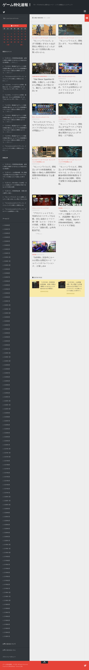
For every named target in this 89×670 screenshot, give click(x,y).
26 (4, 42)
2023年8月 (7, 369)
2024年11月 (7, 309)
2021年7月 (7, 469)
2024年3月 (7, 341)
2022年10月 (7, 409)
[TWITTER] (4, 12)
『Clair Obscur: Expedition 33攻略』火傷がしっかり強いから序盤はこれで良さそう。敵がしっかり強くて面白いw (44, 85)
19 (4, 39)
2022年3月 (7, 437)
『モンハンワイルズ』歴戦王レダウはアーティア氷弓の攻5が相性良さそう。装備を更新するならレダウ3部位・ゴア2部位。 (70, 130)
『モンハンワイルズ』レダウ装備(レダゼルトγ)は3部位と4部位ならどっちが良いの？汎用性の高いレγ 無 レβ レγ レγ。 (43, 46)
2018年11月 (7, 596)
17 (21, 36)
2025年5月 (7, 285)
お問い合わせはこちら (9, 650)
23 (18, 39)
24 (21, 39)
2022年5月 (7, 429)
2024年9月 (7, 317)
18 (25, 36)
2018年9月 (7, 604)
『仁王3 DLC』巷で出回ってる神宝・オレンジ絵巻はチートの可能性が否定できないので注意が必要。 (15, 185)
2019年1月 (7, 588)
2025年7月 (7, 277)
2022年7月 (7, 421)
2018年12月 (7, 592)
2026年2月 (7, 249)
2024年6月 (7, 329)
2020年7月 (7, 516)
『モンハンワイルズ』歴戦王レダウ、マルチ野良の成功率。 (70, 44)
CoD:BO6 (60, 208)
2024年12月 (7, 305)
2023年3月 (7, 389)
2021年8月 (7, 465)
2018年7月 (7, 612)
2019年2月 (7, 584)
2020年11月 (7, 500)
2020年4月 (7, 528)
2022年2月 (7, 441)
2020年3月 (7, 532)
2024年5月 (7, 333)
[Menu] (84, 11)
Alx (22, 666)
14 (11, 36)
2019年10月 (7, 552)
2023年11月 (7, 357)
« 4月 (7, 45)
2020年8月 (7, 512)
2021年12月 (7, 449)
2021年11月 (7, 453)
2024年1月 (7, 349)
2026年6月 (7, 233)
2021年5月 (7, 477)
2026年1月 (7, 253)
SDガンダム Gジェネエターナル (66, 76)
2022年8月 (7, 417)
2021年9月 (7, 461)
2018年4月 (7, 624)
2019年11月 (7, 548)
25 (25, 39)
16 (18, 36)
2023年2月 (7, 393)
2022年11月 (7, 405)
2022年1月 (7, 445)
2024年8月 (7, 321)
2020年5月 (7, 524)
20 (8, 39)
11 (25, 34)
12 (4, 36)
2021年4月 (7, 481)
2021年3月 (7, 485)
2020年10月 (7, 504)
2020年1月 (7, 540)
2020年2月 (7, 536)
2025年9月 (7, 269)
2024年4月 (7, 337)
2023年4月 (7, 385)
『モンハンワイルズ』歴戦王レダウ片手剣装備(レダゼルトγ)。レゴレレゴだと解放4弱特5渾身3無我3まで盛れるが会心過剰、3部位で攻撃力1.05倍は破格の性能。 (70, 175)
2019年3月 (7, 580)
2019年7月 (7, 564)
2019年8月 (7, 560)
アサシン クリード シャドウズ (40, 208)
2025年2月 (7, 297)
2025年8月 (7, 273)
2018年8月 (7, 608)
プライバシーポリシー (9, 657)
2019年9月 (7, 556)
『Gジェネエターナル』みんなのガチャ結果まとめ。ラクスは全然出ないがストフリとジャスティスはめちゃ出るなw (70, 87)
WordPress (12, 666)
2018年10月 (7, 600)
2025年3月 (7, 293)
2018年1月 (7, 636)
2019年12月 (7, 544)
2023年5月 (7, 381)
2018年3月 (7, 628)
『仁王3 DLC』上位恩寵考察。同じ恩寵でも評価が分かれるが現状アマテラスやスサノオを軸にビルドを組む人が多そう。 (74, 286)
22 (14, 39)
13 (8, 36)
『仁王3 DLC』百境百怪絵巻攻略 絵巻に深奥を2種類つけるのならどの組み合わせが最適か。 (15, 60)
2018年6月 (7, 616)
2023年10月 (7, 361)
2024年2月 (7, 345)
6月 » (21, 45)
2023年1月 (7, 397)
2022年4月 (7, 433)
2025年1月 (7, 301)
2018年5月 (7, 620)
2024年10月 (7, 313)
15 (14, 36)
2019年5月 (7, 572)
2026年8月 (7, 225)
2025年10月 (7, 265)
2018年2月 (7, 632)
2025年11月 (7, 261)
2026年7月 (7, 229)
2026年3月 (7, 245)
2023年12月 (7, 353)
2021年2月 (7, 489)
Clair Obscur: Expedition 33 (39, 76)
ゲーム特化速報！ (17, 5)
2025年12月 (7, 257)
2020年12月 (7, 496)
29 (14, 42)
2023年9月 (7, 365)
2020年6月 (7, 520)
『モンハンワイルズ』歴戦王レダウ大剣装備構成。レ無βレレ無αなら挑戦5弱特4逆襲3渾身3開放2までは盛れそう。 (44, 172)
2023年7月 (7, 373)
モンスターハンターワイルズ (40, 38)
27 (8, 42)
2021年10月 (7, 457)
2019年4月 (7, 576)
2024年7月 (7, 325)
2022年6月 (7, 425)
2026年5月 (7, 237)
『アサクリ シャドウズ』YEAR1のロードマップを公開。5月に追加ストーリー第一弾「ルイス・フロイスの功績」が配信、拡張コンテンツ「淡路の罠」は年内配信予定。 (44, 221)
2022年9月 (7, 413)
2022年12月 (7, 401)
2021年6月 (7, 473)
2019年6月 (7, 568)
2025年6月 (7, 281)
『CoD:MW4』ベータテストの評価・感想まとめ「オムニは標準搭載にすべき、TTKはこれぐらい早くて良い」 (14, 87)
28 (11, 42)
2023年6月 (7, 377)
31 (21, 42)
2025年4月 (7, 289)
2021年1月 (7, 492)
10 (21, 34)
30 (18, 42)
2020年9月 (7, 508)
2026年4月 (7, 241)
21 (11, 39)
